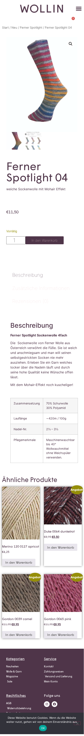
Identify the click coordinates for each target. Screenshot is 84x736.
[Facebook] (54, 704)
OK (43, 728)
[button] (78, 8)
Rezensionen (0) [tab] (30, 301)
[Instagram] (47, 704)
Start (5, 27)
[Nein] (77, 723)
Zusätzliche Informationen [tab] (41, 288)
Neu (14, 27)
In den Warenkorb (45, 240)
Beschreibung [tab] (27, 275)
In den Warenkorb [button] (18, 562)
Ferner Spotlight (31, 27)
